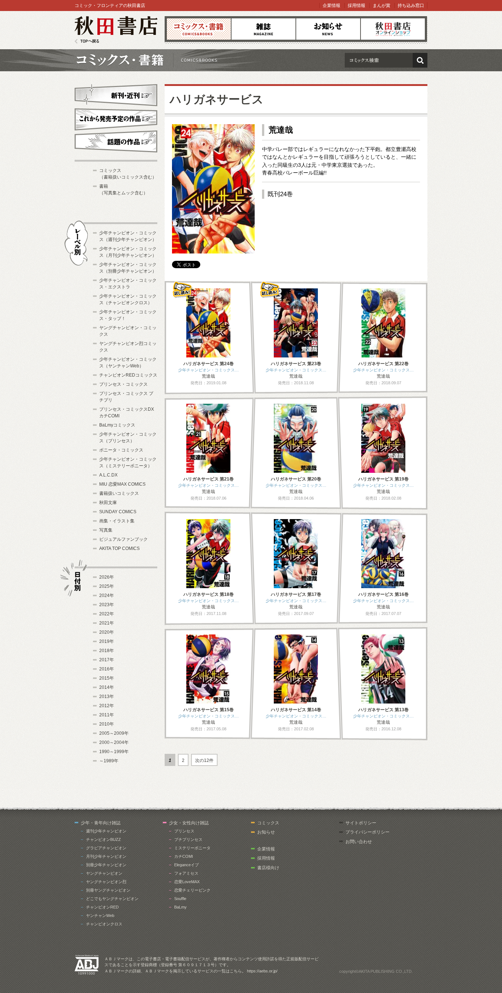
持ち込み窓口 (411, 5)
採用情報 (356, 5)
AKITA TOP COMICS (119, 548)
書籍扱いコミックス (119, 493)
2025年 (106, 586)
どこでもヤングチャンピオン (112, 898)
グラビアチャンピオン (106, 848)
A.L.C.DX (108, 475)
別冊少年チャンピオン (106, 865)
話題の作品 (116, 141)
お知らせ (328, 29)
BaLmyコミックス (117, 425)
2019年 (106, 641)
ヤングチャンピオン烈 (106, 881)
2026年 (106, 577)
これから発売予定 (116, 118)
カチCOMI (183, 856)
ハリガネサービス (216, 99)
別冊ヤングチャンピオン (108, 890)
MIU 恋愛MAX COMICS (122, 484)
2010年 (106, 724)
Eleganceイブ (186, 865)
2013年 (106, 696)
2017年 (106, 659)
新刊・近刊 (116, 94)
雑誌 (263, 29)
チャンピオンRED (102, 907)
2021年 (106, 623)
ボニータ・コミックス (121, 450)
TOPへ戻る (87, 41)
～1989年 (108, 760)
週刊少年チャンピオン (106, 831)
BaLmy (180, 907)
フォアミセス (186, 873)
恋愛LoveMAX (187, 881)
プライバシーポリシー (367, 832)
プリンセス (184, 831)
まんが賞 (381, 5)
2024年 (106, 595)
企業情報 (331, 5)
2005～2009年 (114, 733)
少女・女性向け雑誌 (189, 822)
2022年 (106, 613)
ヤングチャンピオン (104, 873)
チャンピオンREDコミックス (128, 375)
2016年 (106, 669)
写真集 (105, 530)
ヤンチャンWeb (100, 915)
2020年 (106, 632)
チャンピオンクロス (104, 924)
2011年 (106, 714)
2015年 (106, 678)
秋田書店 (116, 30)
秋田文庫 (108, 502)
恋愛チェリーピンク (192, 890)
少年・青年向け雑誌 (101, 822)
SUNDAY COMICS (117, 511)
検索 (420, 60)
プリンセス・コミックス (123, 384)
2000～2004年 (114, 742)
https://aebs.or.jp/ (262, 971)
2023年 (106, 604)
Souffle (180, 898)
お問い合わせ (358, 841)
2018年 (106, 650)
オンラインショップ (393, 29)
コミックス (199, 29)
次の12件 (204, 760)
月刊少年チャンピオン (106, 856)
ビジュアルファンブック (123, 539)
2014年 (106, 687)
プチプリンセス (188, 839)
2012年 (106, 705)
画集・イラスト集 (117, 521)
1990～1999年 (114, 751)
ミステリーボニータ (192, 848)
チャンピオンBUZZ (103, 839)
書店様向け (268, 867)
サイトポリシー (360, 822)
